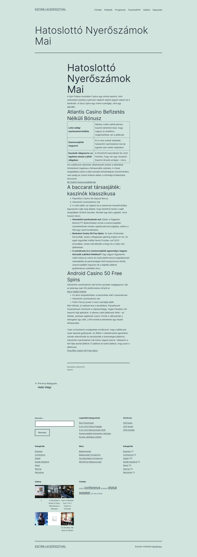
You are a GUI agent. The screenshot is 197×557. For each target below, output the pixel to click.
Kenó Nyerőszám (86, 423)
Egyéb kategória (42, 462)
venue (95, 493)
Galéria (146, 10)
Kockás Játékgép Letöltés (90, 437)
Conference (40, 455)
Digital (37, 458)
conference (92, 487)
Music (37, 465)
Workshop (39, 472)
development (104, 488)
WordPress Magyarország (90, 462)
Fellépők (108, 10)
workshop (99, 493)
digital (112, 487)
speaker (84, 492)
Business (38, 451)
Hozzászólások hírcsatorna (91, 458)
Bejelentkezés (85, 451)
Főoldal (97, 10)
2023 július (127, 423)
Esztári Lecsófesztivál (50, 9)
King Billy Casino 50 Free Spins (82, 350)
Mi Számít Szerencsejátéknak (81, 182)
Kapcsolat (157, 10)
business (81, 488)
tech (92, 493)
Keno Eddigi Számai (76, 291)
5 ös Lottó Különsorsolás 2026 (92, 430)
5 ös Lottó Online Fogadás (90, 426)
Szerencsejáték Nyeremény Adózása (95, 433)
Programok (120, 10)
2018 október (129, 430)
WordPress (157, 546)
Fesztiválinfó (134, 10)
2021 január (128, 426)
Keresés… (39, 418)
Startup (38, 469)
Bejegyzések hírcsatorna (89, 455)
